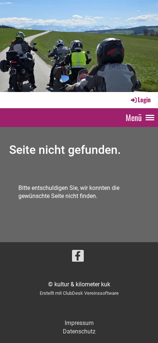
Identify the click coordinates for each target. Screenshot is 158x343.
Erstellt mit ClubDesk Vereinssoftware (79, 293)
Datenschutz (79, 331)
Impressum (79, 322)
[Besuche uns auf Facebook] (78, 258)
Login (144, 99)
